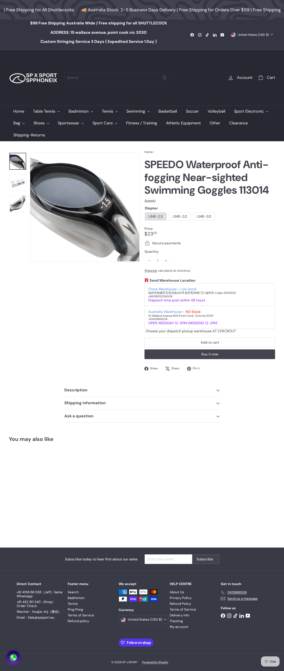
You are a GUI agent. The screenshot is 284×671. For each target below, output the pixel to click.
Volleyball (216, 111)
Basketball (167, 111)
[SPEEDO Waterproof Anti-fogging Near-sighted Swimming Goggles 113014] (29, 491)
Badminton (79, 111)
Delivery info (179, 615)
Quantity (151, 251)
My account (179, 627)
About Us (177, 592)
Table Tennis (44, 111)
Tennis (108, 111)
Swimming (136, 111)
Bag (17, 123)
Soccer (192, 111)
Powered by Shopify (155, 662)
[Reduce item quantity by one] (149, 260)
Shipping (150, 271)
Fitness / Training (141, 123)
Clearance (238, 123)
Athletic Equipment (183, 123)
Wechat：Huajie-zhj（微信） (39, 611)
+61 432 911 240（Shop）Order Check (36, 604)
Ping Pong (75, 609)
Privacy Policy (180, 598)
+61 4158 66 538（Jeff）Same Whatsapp (40, 594)
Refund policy (78, 621)
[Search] (164, 78)
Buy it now (209, 354)
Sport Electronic (249, 111)
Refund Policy (180, 603)
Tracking (176, 621)
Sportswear (69, 123)
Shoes (40, 123)
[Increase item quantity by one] (166, 260)
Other (215, 123)
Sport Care (103, 123)
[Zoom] (84, 207)
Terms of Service (81, 615)
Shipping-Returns (29, 135)
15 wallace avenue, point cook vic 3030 (98, 32)
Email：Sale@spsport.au (35, 617)
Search (73, 592)
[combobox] (117, 78)
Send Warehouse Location (172, 280)
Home (18, 111)
